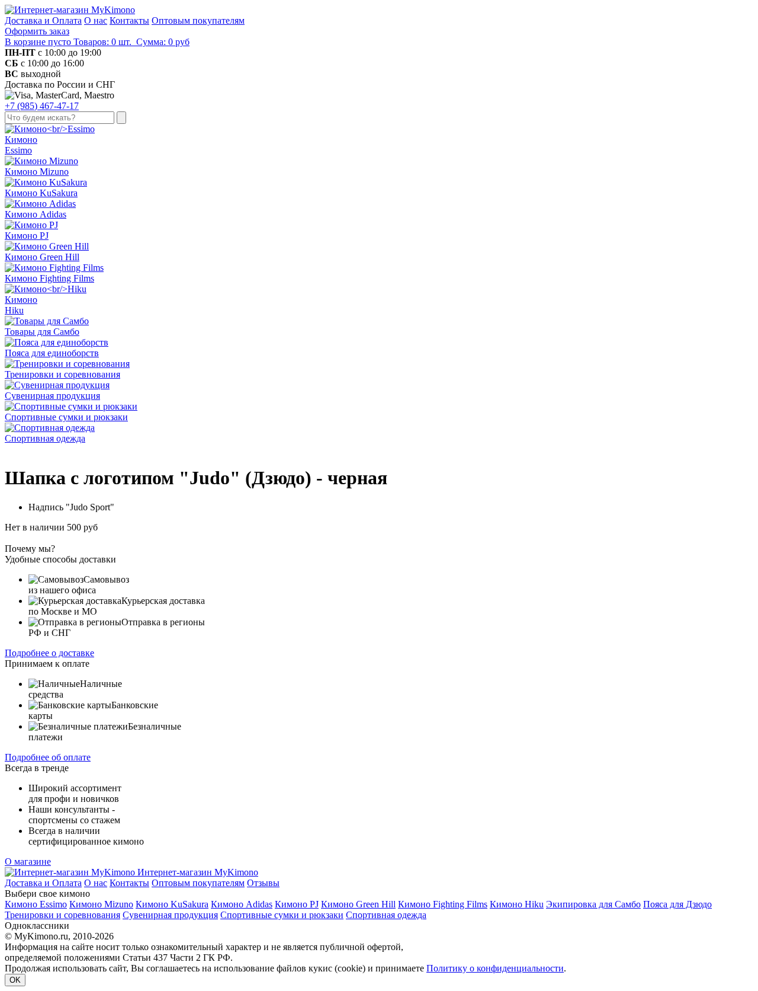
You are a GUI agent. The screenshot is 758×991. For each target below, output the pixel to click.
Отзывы (263, 883)
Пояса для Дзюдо (677, 904)
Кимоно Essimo (36, 904)
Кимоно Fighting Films (442, 904)
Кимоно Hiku (517, 904)
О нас (95, 20)
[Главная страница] (70, 10)
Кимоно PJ (297, 904)
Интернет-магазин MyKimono (196, 872)
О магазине (28, 861)
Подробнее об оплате (48, 757)
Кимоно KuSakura (172, 904)
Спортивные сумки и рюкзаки (281, 915)
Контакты (129, 20)
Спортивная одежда (386, 915)
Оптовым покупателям (198, 20)
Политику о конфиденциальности (495, 968)
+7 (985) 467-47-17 (42, 106)
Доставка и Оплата (43, 20)
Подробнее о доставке (49, 653)
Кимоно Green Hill (358, 904)
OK (15, 980)
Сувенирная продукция (170, 915)
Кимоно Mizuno (101, 904)
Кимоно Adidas (241, 904)
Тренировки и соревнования (62, 915)
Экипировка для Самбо (593, 904)
